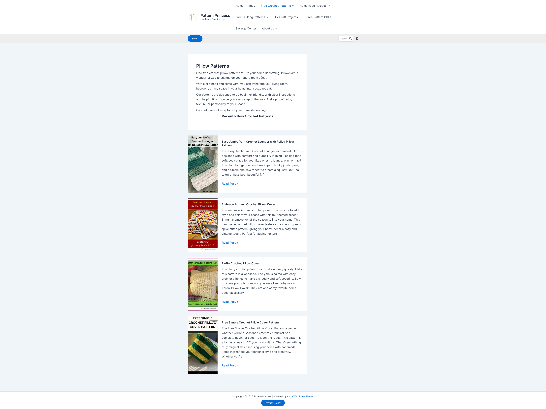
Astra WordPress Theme (300, 396)
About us (268, 28)
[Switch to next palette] (357, 38)
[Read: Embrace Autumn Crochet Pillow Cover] (203, 224)
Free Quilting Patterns (250, 17)
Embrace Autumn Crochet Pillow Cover (248, 204)
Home (240, 5)
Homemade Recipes (313, 5)
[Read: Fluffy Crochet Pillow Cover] (203, 283)
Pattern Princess (215, 15)
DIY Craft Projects (286, 17)
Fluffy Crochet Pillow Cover (241, 263)
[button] (292, 5)
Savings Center (246, 28)
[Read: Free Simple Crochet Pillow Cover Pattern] (203, 345)
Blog (252, 5)
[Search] (351, 38)
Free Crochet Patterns (276, 5)
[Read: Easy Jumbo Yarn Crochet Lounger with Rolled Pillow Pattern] (203, 164)
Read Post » (230, 184)
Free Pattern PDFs (319, 17)
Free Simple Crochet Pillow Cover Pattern (250, 322)
